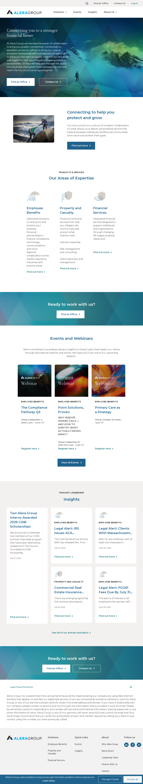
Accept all (132, 779)
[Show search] (87, 3)
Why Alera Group (110, 744)
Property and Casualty (54, 752)
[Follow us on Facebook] (132, 745)
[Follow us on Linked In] (126, 745)
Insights (92, 12)
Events (77, 12)
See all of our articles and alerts (70, 632)
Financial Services (56, 760)
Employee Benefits (57, 744)
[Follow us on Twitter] (139, 745)
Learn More (49, 780)
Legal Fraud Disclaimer (21, 687)
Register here (29, 448)
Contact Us (120, 3)
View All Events (70, 462)
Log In (134, 3)
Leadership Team (110, 757)
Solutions (58, 12)
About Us (109, 12)
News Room (108, 751)
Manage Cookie (110, 779)
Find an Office (101, 3)
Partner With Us (109, 764)
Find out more (80, 145)
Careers (105, 771)
